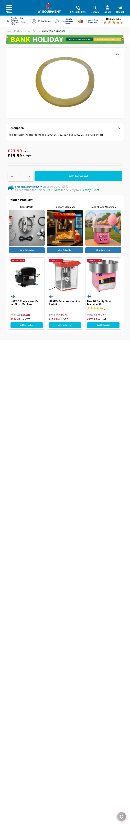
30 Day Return (44, 21)
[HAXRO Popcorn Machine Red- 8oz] (65, 276)
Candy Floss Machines (103, 207)
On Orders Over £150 (18, 23)
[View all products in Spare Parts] (27, 228)
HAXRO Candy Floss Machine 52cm (99, 303)
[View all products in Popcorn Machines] (65, 228)
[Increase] (29, 176)
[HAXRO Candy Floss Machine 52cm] (103, 276)
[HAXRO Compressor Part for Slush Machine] (26, 276)
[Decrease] (12, 176)
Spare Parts (26, 207)
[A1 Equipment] (49, 7)
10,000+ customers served (68, 21)
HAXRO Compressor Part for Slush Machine (25, 303)
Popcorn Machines (65, 207)
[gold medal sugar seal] (117, 54)
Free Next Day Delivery (17, 19)
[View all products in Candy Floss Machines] (103, 228)
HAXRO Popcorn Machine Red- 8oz (64, 303)
